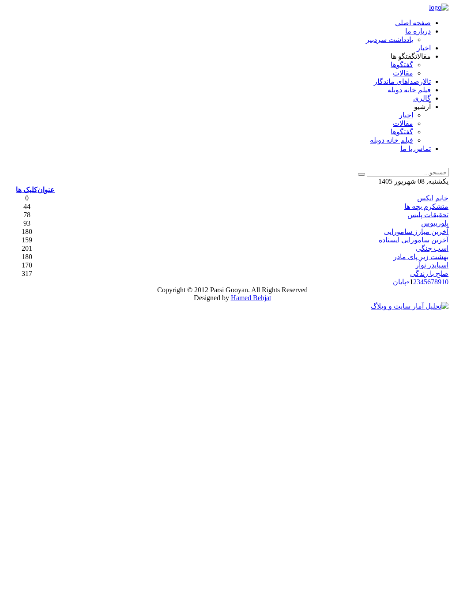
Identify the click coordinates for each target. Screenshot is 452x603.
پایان (399, 282)
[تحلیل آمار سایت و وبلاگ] (409, 306)
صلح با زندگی (429, 273)
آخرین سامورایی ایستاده (413, 240)
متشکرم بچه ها (426, 206)
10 (444, 282)
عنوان (46, 189)
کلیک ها (27, 189)
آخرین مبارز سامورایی (416, 231)
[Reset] (361, 174)
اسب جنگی (432, 248)
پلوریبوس (434, 223)
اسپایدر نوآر (431, 265)
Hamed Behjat (251, 298)
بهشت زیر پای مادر (420, 256)
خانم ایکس (432, 198)
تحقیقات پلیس (427, 215)
